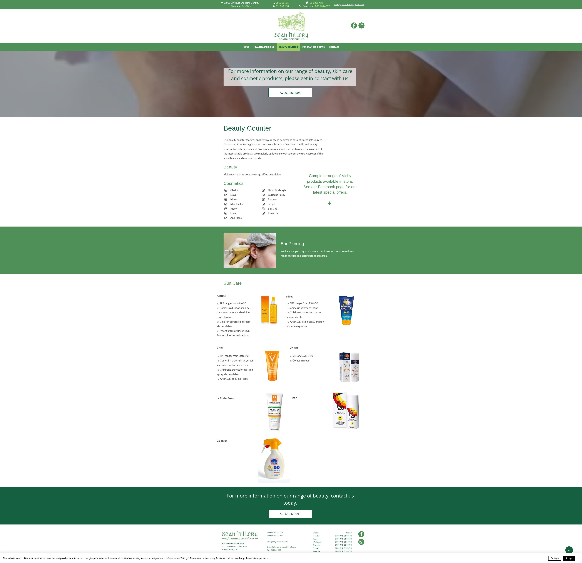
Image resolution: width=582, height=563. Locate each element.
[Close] (578, 558)
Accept (569, 558)
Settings (555, 558)
